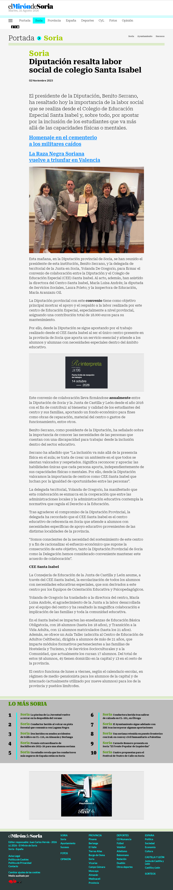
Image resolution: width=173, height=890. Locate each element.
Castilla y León (154, 857)
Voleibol (121, 847)
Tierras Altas (95, 851)
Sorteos (150, 873)
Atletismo (122, 851)
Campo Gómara (97, 866)
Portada (24, 20)
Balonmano (123, 855)
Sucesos (160, 36)
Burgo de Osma (97, 855)
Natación (121, 859)
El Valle (92, 847)
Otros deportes (125, 866)
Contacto (13, 866)
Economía (150, 847)
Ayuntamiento (144, 36)
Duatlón (121, 863)
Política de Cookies (18, 859)
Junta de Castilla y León (154, 862)
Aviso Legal (14, 856)
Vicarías (93, 863)
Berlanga (93, 843)
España (71, 20)
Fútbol (120, 843)
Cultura (149, 851)
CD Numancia (124, 839)
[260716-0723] (86, 795)
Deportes (87, 20)
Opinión (127, 20)
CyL (101, 20)
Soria (39, 20)
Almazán (93, 874)
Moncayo (93, 871)
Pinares (93, 839)
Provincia (54, 20)
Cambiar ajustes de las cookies (24, 872)
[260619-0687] (86, 372)
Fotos (113, 20)
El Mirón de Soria (42, 6)
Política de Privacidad (19, 862)
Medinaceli (94, 878)
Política (149, 839)
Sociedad (150, 843)
